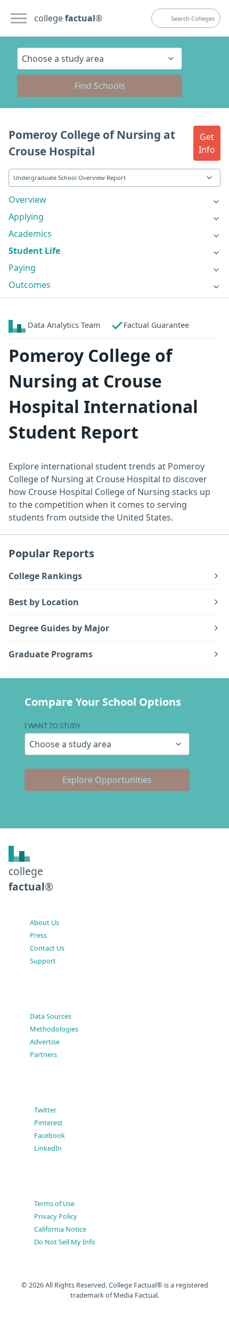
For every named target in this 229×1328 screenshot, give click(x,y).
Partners (43, 1054)
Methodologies (54, 1029)
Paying (22, 268)
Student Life (34, 251)
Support (43, 961)
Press (38, 935)
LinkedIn (48, 1148)
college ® (68, 18)
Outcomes (30, 285)
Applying (26, 216)
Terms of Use (54, 1203)
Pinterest (48, 1122)
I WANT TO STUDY (52, 725)
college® (31, 879)
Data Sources (50, 1016)
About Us (44, 922)
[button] (206, 143)
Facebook (49, 1135)
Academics (30, 234)
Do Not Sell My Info (64, 1242)
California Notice (60, 1229)
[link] (114, 199)
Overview (27, 199)
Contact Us (47, 948)
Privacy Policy (55, 1216)
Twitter (45, 1110)
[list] (114, 199)
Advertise (45, 1041)
